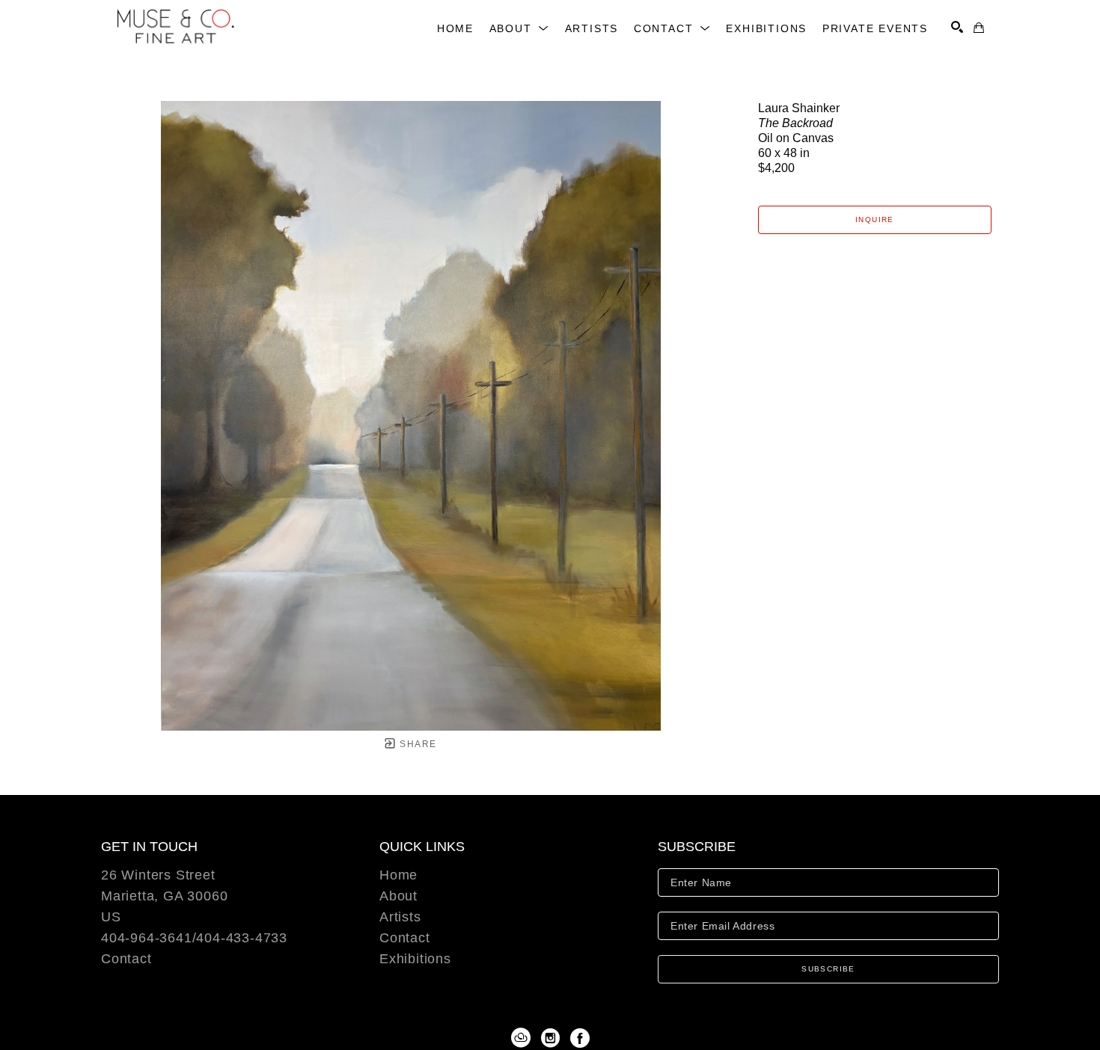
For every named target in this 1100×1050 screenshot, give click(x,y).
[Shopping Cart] (979, 28)
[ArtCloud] (523, 1038)
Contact (126, 958)
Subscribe (828, 969)
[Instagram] (553, 1038)
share (416, 744)
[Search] (957, 27)
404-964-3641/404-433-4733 (194, 938)
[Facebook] (580, 1038)
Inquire (874, 219)
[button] (519, 28)
